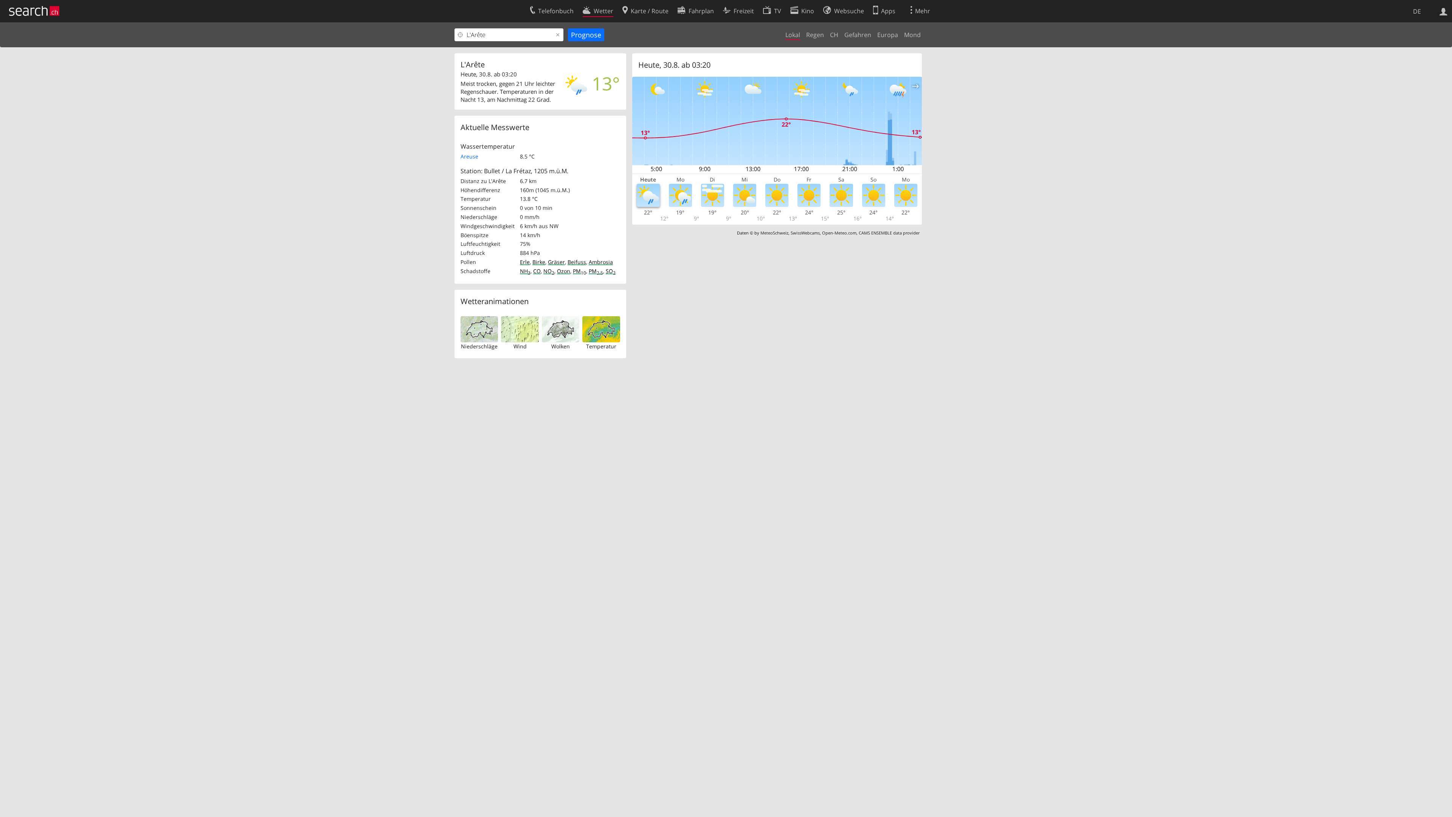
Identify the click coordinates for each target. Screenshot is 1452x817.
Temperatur (601, 346)
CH (834, 35)
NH (525, 271)
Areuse (469, 156)
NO (548, 271)
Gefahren (857, 35)
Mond (912, 35)
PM (579, 271)
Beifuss (577, 262)
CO (537, 271)
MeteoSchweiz (774, 233)
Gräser (556, 262)
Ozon (563, 271)
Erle (525, 262)
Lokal (792, 35)
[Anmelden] (1443, 11)
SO (611, 271)
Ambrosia (601, 262)
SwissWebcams (805, 233)
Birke (538, 262)
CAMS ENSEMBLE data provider (889, 233)
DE (1417, 11)
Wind (520, 346)
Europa (887, 35)
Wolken (560, 346)
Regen (815, 35)
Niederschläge (479, 346)
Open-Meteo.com (839, 233)
